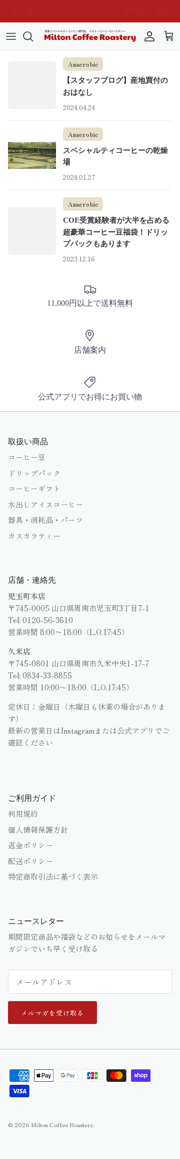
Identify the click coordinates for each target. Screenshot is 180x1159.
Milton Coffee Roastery (62, 1124)
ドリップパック (34, 473)
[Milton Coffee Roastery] (90, 36)
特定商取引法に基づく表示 (53, 876)
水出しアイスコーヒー (45, 504)
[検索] (33, 36)
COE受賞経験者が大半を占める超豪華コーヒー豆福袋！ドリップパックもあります (116, 232)
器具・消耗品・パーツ (45, 520)
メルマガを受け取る (52, 1013)
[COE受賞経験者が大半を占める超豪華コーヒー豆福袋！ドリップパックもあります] (32, 231)
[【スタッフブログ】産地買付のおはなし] (32, 85)
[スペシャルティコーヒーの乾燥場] (32, 155)
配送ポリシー (30, 861)
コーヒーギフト (34, 488)
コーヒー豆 (27, 457)
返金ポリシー (30, 845)
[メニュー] (11, 36)
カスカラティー (34, 535)
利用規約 (23, 813)
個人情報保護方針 (38, 829)
